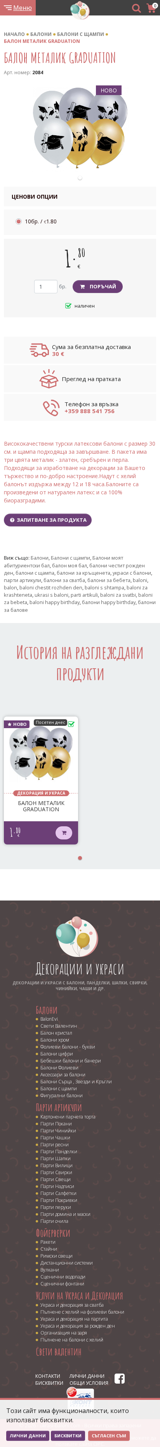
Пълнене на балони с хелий (71, 1339)
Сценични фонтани (62, 1283)
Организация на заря (63, 1333)
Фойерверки (53, 1233)
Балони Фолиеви (59, 1067)
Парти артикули (59, 1107)
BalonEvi (49, 1019)
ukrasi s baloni (51, 594)
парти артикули (22, 580)
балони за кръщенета (83, 572)
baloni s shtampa (104, 587)
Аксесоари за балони (62, 1074)
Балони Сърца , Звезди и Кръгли (76, 1081)
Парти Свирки (56, 1172)
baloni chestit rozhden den (50, 587)
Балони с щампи (80, 34)
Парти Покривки (58, 1200)
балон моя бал (69, 565)
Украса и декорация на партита (74, 1319)
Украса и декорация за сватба (72, 1305)
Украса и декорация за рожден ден (77, 1326)
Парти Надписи (57, 1186)
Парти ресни (54, 1144)
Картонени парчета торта (68, 1116)
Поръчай (103, 286)
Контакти (47, 1376)
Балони (41, 34)
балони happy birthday (109, 602)
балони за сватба (64, 580)
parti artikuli (84, 594)
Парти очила (54, 1221)
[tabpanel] (80, 128)
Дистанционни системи (66, 1263)
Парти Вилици (56, 1165)
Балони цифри (56, 1053)
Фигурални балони (61, 1095)
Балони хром (54, 1040)
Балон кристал (56, 1033)
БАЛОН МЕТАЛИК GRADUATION (42, 41)
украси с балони (132, 572)
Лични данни (87, 1376)
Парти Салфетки (58, 1193)
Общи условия (89, 1383)
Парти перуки (55, 1207)
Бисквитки (49, 1383)
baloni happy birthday (55, 602)
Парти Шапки (55, 1158)
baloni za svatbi (118, 594)
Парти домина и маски (65, 1214)
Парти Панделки (58, 1151)
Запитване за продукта (51, 519)
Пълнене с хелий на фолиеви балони (82, 1312)
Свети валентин (59, 1351)
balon (10, 587)
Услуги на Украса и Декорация (79, 1295)
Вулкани (49, 1270)
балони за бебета (108, 580)
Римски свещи (56, 1256)
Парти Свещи (55, 1179)
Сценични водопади (62, 1276)
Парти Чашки (55, 1137)
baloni (140, 580)
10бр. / (41, 221)
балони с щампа (35, 572)
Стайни (48, 1249)
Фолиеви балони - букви (67, 1047)
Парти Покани (56, 1123)
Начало (14, 34)
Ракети (48, 1242)
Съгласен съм (109, 1435)
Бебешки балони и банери (70, 1060)
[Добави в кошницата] (64, 832)
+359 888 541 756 (89, 411)
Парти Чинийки (58, 1130)
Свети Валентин (58, 1026)
